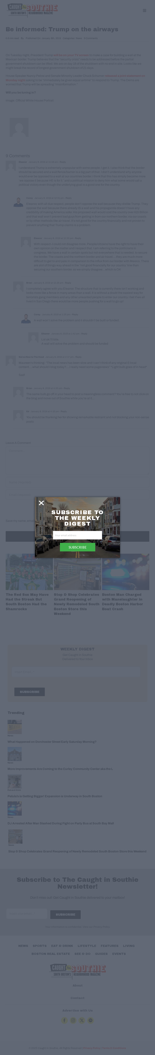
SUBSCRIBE (78, 547)
